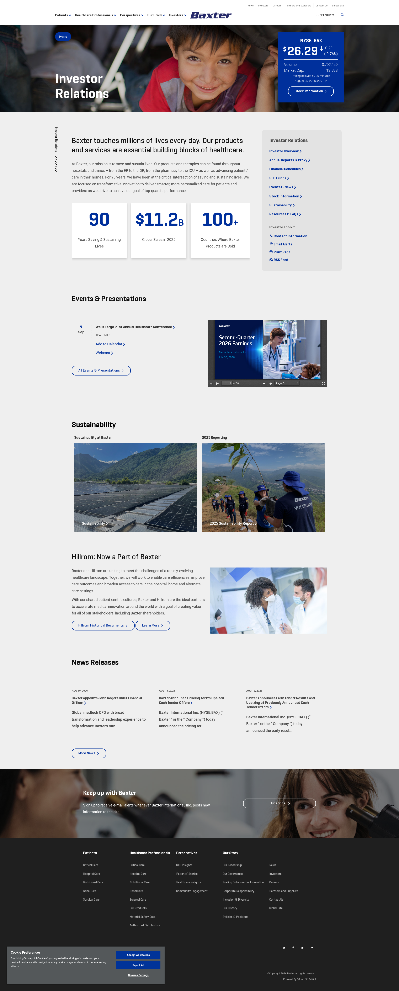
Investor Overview (284, 151)
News (251, 5)
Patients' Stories (187, 874)
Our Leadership (232, 865)
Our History (230, 908)
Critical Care (90, 865)
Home (63, 36)
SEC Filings (277, 178)
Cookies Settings (138, 975)
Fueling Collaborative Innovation (243, 882)
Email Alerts (282, 244)
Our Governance (233, 874)
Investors (263, 5)
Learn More (152, 626)
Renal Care (89, 891)
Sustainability (280, 205)
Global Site (338, 5)
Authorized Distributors (145, 925)
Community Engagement (192, 891)
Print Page (281, 252)
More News (86, 753)
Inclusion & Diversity (236, 899)
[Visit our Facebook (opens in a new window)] (293, 947)
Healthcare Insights (188, 882)
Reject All (138, 965)
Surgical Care (91, 899)
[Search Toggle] (340, 14)
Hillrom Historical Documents (101, 625)
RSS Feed (280, 260)
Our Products (325, 15)
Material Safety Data (142, 917)
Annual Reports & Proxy (288, 160)
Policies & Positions (235, 917)
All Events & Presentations (99, 370)
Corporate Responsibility (238, 891)
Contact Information (290, 236)
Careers (277, 5)
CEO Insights (184, 865)
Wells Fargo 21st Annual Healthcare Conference (134, 327)
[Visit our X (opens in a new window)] (302, 947)
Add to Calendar (109, 344)
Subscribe (277, 803)
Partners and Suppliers (298, 5)
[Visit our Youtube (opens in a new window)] (312, 947)
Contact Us (322, 5)
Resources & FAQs (283, 214)
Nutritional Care (93, 882)
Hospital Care (91, 874)
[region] (86, 965)
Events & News (281, 187)
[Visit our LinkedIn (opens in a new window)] (284, 947)
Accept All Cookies (138, 955)
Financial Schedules (285, 169)
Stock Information (309, 91)
